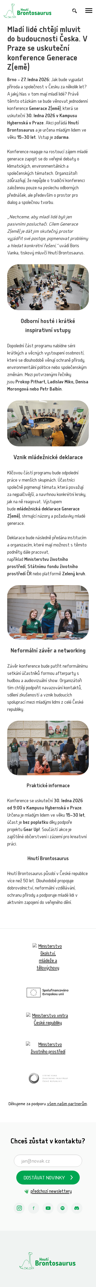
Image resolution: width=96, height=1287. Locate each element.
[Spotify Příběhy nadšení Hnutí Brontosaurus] (62, 1208)
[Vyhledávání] (74, 11)
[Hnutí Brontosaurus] (48, 1260)
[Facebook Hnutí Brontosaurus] (33, 1208)
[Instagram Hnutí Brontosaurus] (19, 1208)
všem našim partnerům (67, 1104)
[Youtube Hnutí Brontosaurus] (48, 1208)
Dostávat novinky (44, 1178)
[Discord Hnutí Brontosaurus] (76, 1208)
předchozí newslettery (51, 1192)
